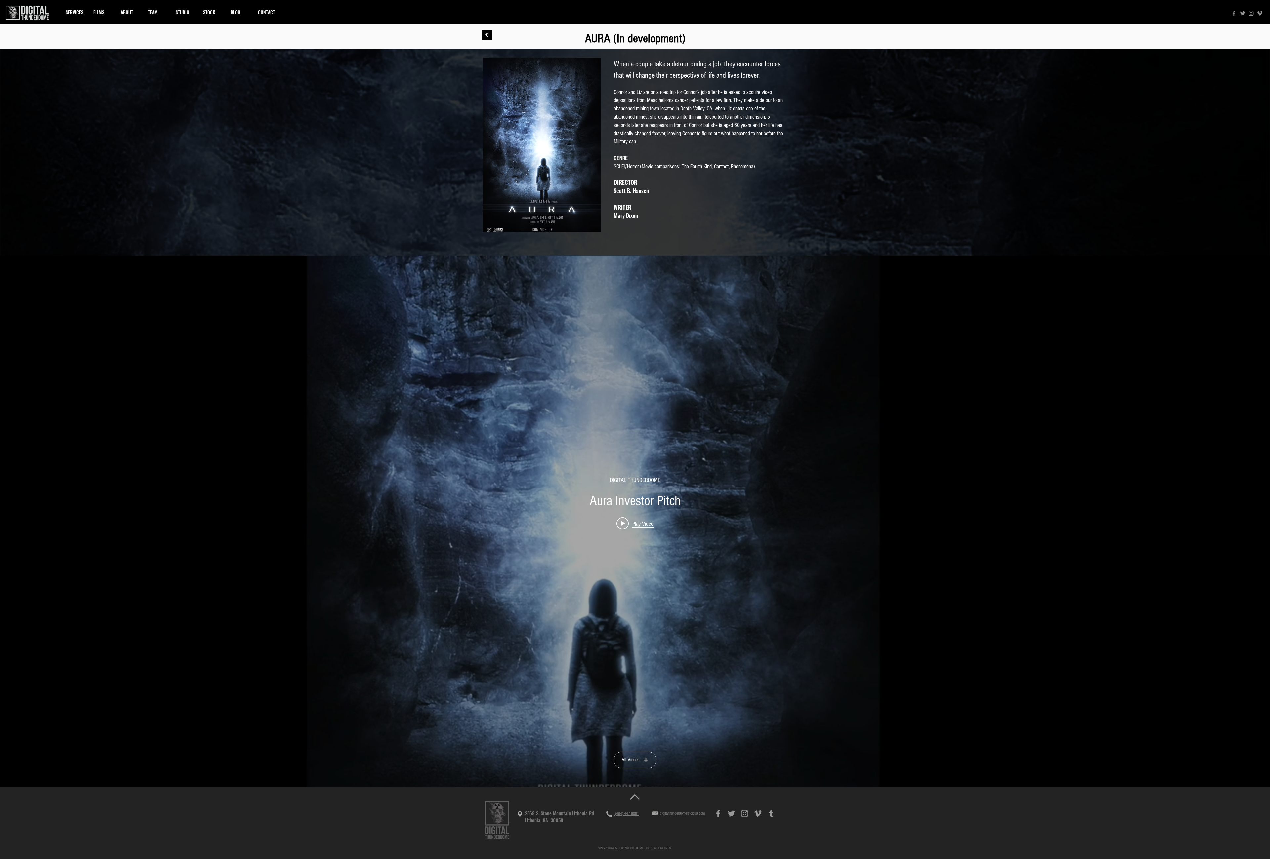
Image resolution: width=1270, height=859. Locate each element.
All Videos (630, 759)
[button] (102, 12)
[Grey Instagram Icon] (1251, 13)
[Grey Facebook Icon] (1234, 13)
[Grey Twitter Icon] (1242, 13)
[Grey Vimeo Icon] (1259, 13)
